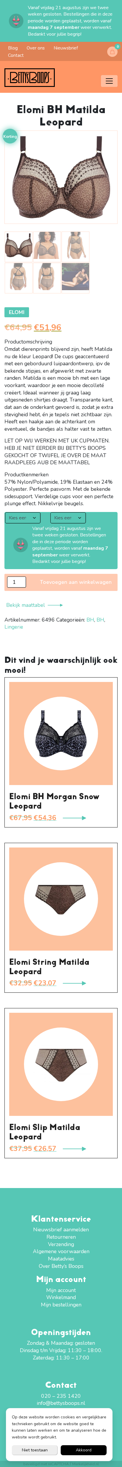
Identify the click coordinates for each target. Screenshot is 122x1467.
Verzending (61, 1244)
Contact (16, 55)
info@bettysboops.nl (61, 1403)
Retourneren (61, 1236)
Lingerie (13, 626)
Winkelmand (61, 1297)
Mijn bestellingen (61, 1304)
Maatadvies (61, 1258)
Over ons (36, 48)
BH (90, 619)
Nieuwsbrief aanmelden (61, 1229)
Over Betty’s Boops (61, 1266)
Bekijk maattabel (25, 605)
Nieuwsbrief (66, 48)
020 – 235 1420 (61, 1396)
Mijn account (61, 1290)
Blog (13, 48)
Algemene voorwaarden (61, 1251)
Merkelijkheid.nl (85, 1463)
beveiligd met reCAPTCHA (46, 1463)
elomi (17, 312)
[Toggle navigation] (109, 81)
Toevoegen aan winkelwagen (76, 582)
